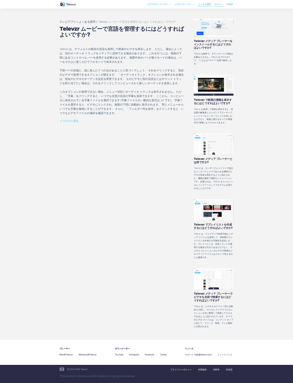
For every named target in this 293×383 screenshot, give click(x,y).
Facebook (149, 354)
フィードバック (224, 354)
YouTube (119, 354)
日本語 (229, 4)
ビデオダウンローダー (157, 4)
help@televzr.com (203, 354)
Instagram (134, 354)
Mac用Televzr (66, 354)
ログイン (218, 4)
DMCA (216, 369)
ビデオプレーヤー (183, 4)
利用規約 (202, 369)
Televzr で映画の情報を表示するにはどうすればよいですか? (213, 101)
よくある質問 (204, 4)
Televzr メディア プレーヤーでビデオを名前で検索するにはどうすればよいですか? (213, 297)
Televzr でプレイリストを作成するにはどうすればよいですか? (213, 226)
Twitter (163, 354)
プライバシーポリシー (181, 369)
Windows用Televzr (88, 354)
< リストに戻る (69, 121)
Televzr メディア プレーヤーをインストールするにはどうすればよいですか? (213, 44)
